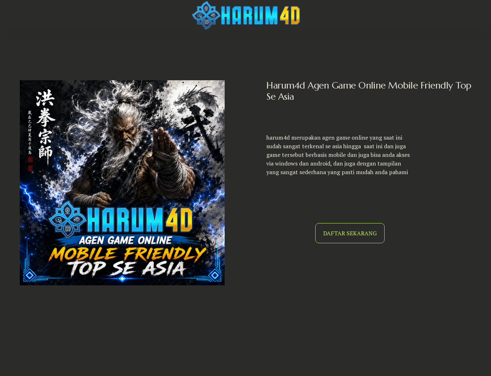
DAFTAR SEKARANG (350, 233)
